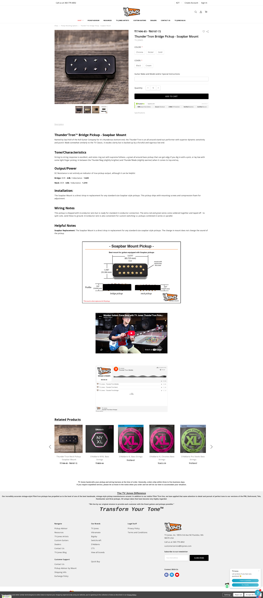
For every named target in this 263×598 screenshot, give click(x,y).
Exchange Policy (61, 576)
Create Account (191, 3)
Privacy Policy (134, 528)
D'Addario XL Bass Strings (130, 456)
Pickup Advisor (93, 20)
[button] (258, 593)
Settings (227, 595)
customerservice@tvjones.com (177, 546)
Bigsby (94, 536)
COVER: (138, 60)
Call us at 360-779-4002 (66, 3)
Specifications (139, 113)
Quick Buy (95, 561)
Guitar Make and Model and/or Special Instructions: (157, 74)
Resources (108, 20)
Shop (80, 20)
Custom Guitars (139, 20)
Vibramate (95, 532)
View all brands (98, 552)
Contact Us (165, 20)
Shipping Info (60, 572)
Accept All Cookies (253, 595)
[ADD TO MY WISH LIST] (78, 432)
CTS (93, 548)
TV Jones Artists (122, 20)
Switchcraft (96, 540)
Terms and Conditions (137, 532)
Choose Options (68, 447)
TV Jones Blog (180, 20)
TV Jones (95, 528)
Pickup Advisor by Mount (65, 568)
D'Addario (95, 544)
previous (50, 447)
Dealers (153, 20)
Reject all (238, 595)
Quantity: (138, 88)
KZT (178, 3)
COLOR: (138, 47)
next (211, 447)
